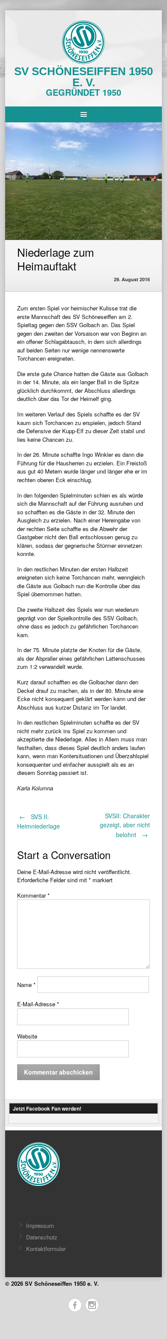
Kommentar (33, 895)
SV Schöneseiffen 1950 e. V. (83, 77)
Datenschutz (41, 1237)
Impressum (40, 1225)
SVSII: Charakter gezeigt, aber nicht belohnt (125, 825)
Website (27, 1036)
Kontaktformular (46, 1249)
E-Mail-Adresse (38, 1004)
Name (26, 985)
